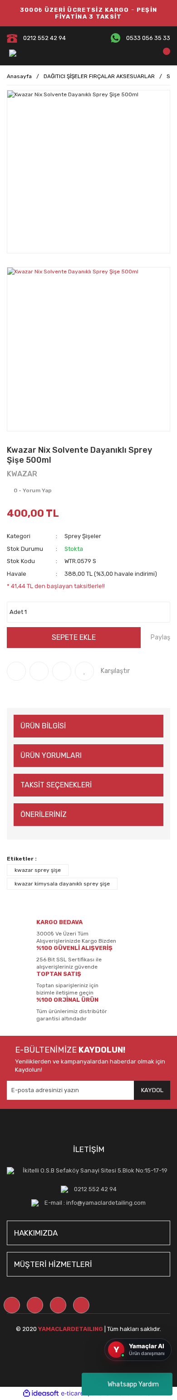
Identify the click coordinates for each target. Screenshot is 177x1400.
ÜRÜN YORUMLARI (51, 755)
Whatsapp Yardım (133, 1384)
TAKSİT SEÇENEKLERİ (56, 785)
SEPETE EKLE (74, 637)
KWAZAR (22, 474)
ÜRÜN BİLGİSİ (43, 726)
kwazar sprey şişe (38, 870)
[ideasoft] (41, 1393)
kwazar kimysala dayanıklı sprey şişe (62, 884)
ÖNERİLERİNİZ (43, 814)
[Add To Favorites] (84, 671)
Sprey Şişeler (82, 536)
